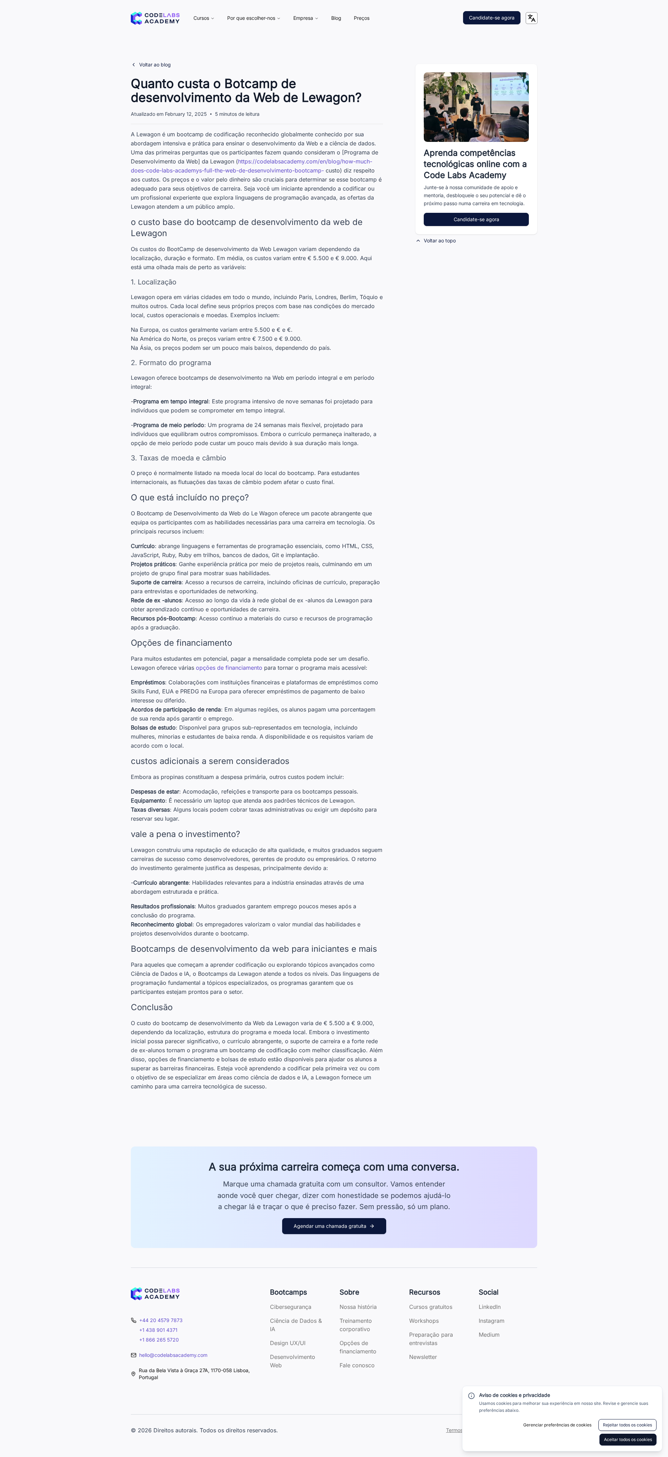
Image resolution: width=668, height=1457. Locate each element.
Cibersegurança (290, 1306)
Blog (336, 18)
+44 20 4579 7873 (161, 1320)
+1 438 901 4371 (158, 1330)
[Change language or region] (531, 18)
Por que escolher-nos (251, 18)
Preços (361, 18)
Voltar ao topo (440, 240)
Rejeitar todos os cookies (627, 1424)
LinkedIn (490, 1306)
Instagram (491, 1320)
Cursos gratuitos (430, 1306)
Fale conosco (357, 1365)
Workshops (424, 1320)
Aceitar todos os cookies (628, 1439)
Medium (489, 1334)
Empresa (303, 18)
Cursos (201, 18)
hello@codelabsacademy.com (173, 1355)
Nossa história (358, 1306)
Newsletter (423, 1356)
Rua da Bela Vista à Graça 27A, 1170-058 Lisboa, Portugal (194, 1373)
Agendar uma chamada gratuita (330, 1226)
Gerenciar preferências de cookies (557, 1424)
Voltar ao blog (155, 64)
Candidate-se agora (492, 18)
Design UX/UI (287, 1342)
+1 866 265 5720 (159, 1340)
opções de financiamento (229, 667)
